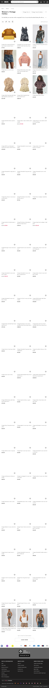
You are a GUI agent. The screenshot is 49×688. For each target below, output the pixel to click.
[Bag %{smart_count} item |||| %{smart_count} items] (47, 2)
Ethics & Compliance (5, 676)
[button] (15, 683)
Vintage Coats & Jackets (37, 12)
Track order (4, 665)
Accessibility (45, 686)
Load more (24, 639)
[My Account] (41, 2)
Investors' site (20, 669)
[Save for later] (14, 41)
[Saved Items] (44, 2)
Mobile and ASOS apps (38, 663)
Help (2, 663)
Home (3, 8)
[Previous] (21, 12)
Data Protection (4, 674)
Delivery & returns (5, 667)
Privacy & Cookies (36, 686)
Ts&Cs (41, 686)
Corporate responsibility (22, 667)
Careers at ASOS (21, 665)
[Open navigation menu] (2, 2)
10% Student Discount (6, 671)
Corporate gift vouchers (38, 667)
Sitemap (3, 673)
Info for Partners (37, 671)
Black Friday (36, 669)
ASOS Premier (4, 669)
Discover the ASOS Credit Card (39, 673)
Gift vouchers (36, 665)
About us (19, 663)
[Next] (46, 12)
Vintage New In (26, 12)
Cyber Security (20, 671)
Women (7, 8)
